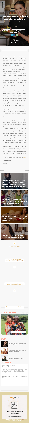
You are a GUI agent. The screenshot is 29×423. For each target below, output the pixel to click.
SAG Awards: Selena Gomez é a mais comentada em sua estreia (17, 344)
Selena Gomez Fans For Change (18, 332)
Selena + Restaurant (18, 30)
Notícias (6, 30)
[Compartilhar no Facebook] (14, 34)
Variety (24, 157)
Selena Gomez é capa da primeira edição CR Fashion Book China (17, 357)
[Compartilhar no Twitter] (12, 34)
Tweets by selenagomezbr (15, 246)
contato (8, 365)
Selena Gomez (13, 32)
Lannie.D (23, 419)
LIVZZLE (19, 419)
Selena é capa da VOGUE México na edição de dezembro (17, 350)
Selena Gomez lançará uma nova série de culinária (14, 18)
